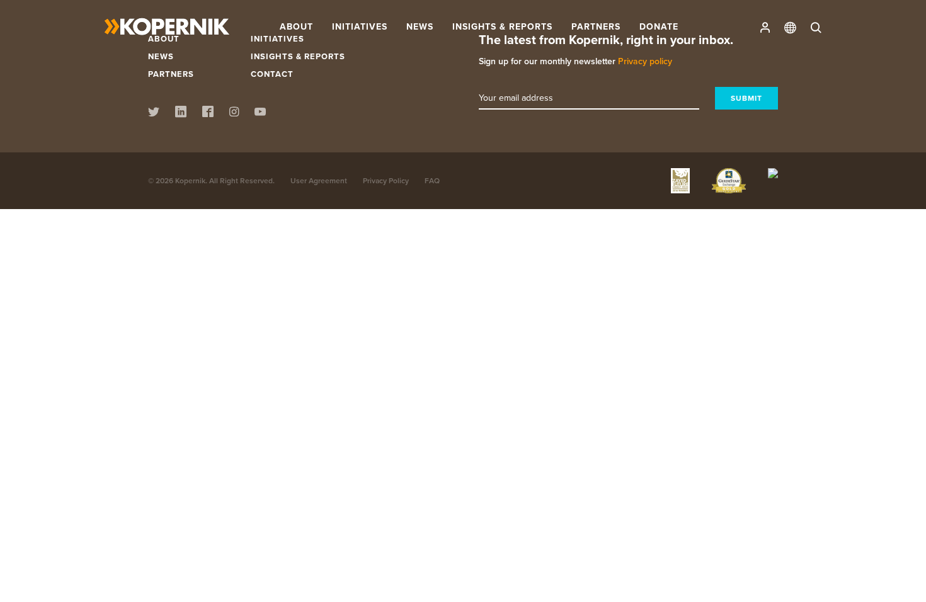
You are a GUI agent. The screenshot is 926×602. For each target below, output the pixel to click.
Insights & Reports (298, 56)
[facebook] (208, 113)
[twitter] (153, 113)
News (161, 56)
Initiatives (359, 26)
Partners (595, 26)
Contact (272, 74)
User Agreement (318, 180)
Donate (658, 26)
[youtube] (260, 113)
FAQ (432, 180)
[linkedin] (180, 113)
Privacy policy (645, 61)
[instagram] (234, 113)
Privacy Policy (386, 180)
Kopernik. (191, 180)
